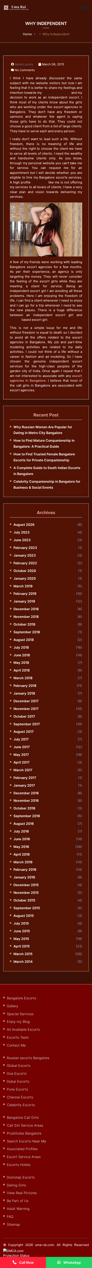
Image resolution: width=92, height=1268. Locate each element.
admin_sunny (24, 64)
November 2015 (26, 893)
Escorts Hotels (18, 1164)
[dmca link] (21, 1254)
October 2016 (24, 808)
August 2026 (23, 525)
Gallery (12, 1006)
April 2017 (21, 762)
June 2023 (22, 540)
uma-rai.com (44, 1245)
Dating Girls (16, 1185)
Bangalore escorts (56, 93)
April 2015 (21, 946)
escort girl (39, 182)
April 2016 (21, 854)
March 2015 (23, 954)
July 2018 (21, 647)
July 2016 (21, 831)
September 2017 (26, 724)
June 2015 (21, 931)
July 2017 (21, 739)
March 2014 (23, 962)
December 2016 (26, 793)
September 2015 (26, 908)
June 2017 (21, 747)
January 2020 (24, 578)
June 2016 (21, 839)
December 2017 (26, 701)
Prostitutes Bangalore (24, 1133)
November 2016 (26, 801)
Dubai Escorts (18, 1081)
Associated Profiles (22, 1149)
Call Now (26, 1262)
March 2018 (23, 678)
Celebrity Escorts (21, 1105)
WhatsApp (71, 1262)
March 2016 (23, 862)
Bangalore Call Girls (23, 1117)
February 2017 (24, 778)
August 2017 (23, 732)
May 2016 (21, 847)
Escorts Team (18, 1037)
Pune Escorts (17, 1089)
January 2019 (24, 601)
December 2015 (26, 885)
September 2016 (26, 816)
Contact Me (16, 1045)
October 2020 (24, 571)
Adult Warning (18, 1208)
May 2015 (21, 939)
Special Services (20, 1014)
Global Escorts (18, 1065)
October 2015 (24, 900)
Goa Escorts (17, 1073)
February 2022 (25, 563)
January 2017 (24, 785)
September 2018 (26, 632)
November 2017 (26, 709)
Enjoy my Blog (18, 1021)
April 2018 (21, 670)
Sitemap (13, 1224)
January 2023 (24, 555)
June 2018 (21, 655)
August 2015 (23, 916)
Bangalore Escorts (21, 998)
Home (27, 34)
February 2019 (24, 594)
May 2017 (21, 755)
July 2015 (21, 923)
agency (15, 320)
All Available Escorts (23, 1029)
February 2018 (24, 686)
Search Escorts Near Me (26, 1141)
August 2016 (23, 824)
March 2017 (22, 770)
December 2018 (26, 609)
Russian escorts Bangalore (28, 1058)
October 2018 (24, 624)
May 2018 (21, 663)
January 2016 (24, 877)
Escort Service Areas (24, 1157)
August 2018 (23, 640)
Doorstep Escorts (21, 1177)
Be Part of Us (17, 1201)
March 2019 (23, 586)
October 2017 (24, 716)
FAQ (10, 1216)
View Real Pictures (22, 1193)
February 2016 (24, 870)
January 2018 (24, 693)
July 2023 (21, 532)
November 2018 (26, 617)
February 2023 (25, 548)
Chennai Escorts (20, 1097)
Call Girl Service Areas (25, 1125)
